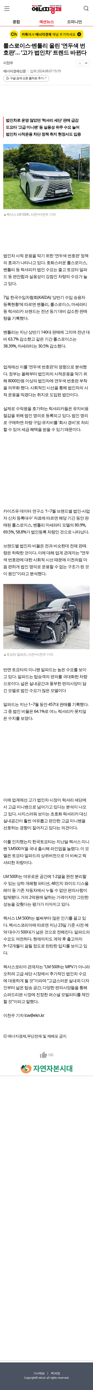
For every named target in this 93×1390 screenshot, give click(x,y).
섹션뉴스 (46, 22)
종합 (16, 22)
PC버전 (55, 1373)
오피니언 (74, 22)
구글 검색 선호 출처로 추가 (26, 78)
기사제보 (39, 1373)
